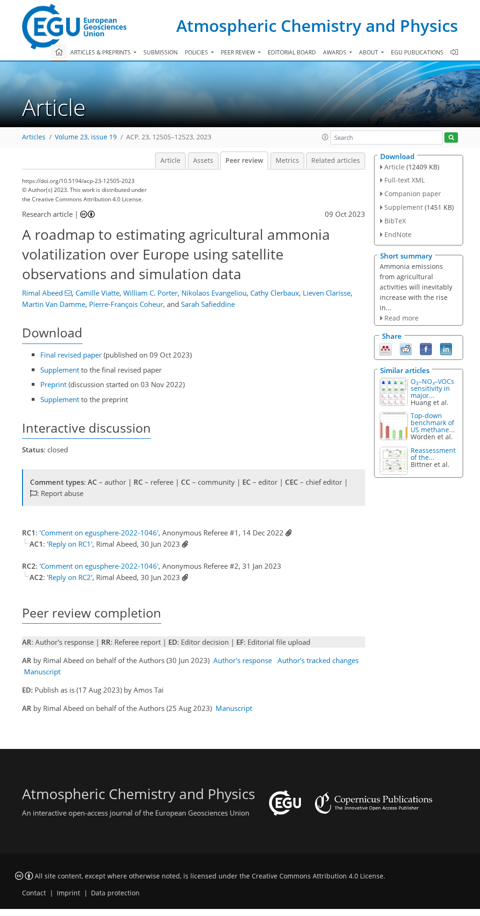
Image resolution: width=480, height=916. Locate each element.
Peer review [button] (238, 52)
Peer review (244, 160)
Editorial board (292, 52)
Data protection (115, 893)
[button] (325, 137)
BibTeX (395, 220)
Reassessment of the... (433, 454)
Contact (34, 893)
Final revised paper (71, 354)
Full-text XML (404, 180)
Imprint (68, 893)
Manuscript (42, 671)
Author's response (242, 660)
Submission (160, 52)
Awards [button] (335, 52)
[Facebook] (426, 348)
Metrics (287, 160)
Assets (203, 160)
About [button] (369, 52)
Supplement (59, 369)
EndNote (398, 234)
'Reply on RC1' (69, 544)
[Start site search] (451, 137)
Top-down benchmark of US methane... (433, 422)
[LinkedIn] (446, 348)
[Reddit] (405, 348)
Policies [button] (197, 52)
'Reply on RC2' (69, 577)
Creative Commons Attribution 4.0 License (317, 876)
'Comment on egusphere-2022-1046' (98, 532)
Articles (33, 137)
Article (170, 160)
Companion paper (412, 193)
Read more (401, 317)
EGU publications (417, 52)
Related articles (335, 160)
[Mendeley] (385, 348)
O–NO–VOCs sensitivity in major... (432, 388)
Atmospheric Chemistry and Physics (317, 26)
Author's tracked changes (318, 660)
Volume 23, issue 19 (86, 137)
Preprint (53, 384)
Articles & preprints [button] (101, 52)
